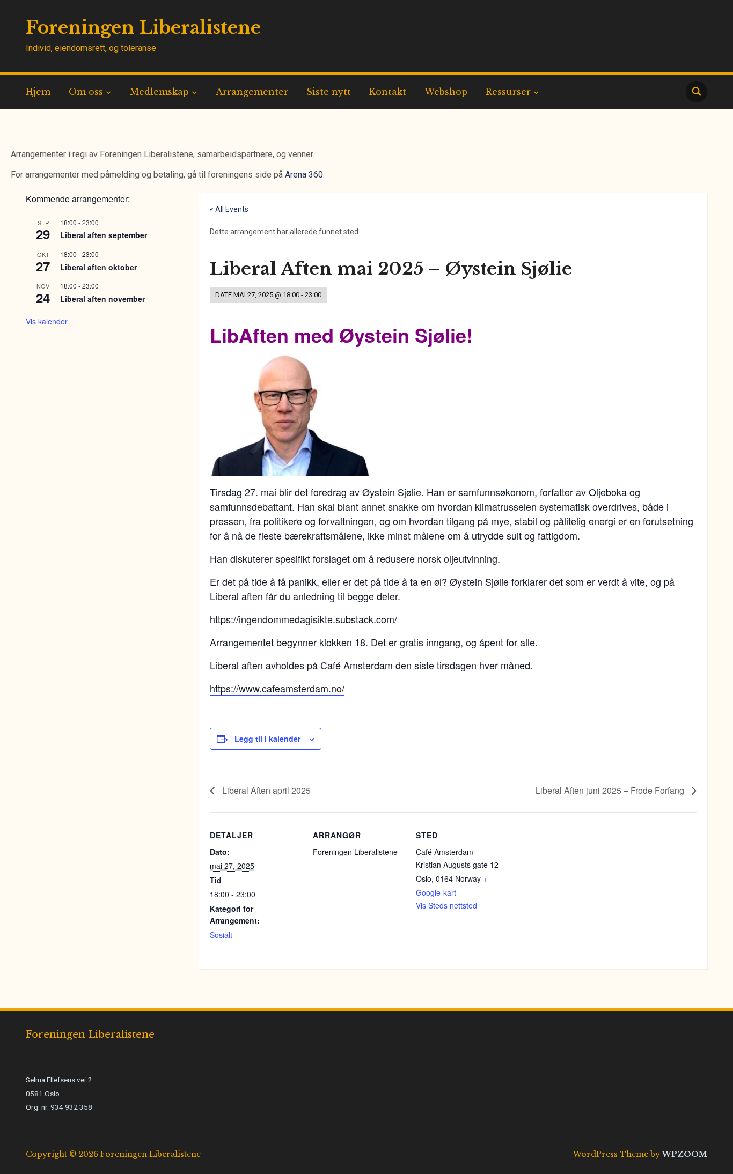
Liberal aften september (103, 235)
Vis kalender (47, 321)
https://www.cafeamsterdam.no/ (277, 688)
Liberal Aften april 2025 (265, 790)
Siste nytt (328, 91)
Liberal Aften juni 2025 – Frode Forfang (611, 790)
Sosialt (221, 934)
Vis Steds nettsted (446, 905)
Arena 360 (304, 174)
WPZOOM (684, 1154)
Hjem (38, 91)
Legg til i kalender (267, 738)
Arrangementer (252, 91)
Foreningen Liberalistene (143, 28)
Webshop (445, 91)
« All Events (229, 209)
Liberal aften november (102, 298)
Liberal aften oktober (98, 267)
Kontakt (387, 91)
